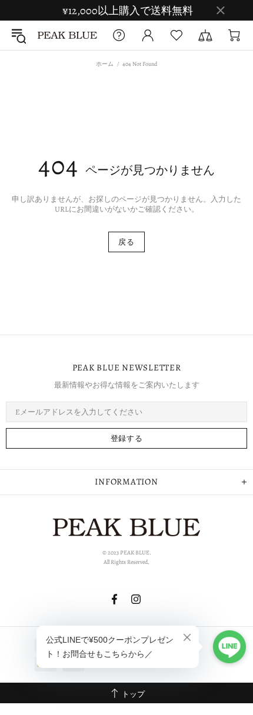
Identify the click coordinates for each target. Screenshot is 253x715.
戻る (126, 242)
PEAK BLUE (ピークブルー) (67, 35)
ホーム (105, 64)
